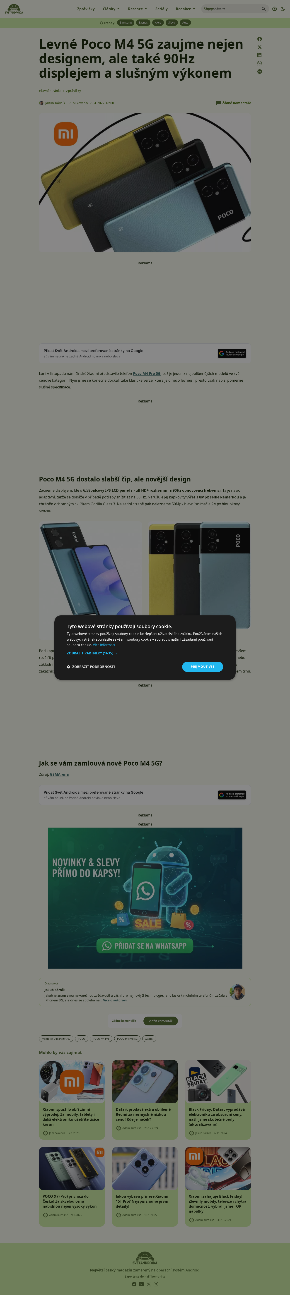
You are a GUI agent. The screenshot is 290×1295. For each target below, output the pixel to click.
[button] (145, 653)
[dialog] (145, 647)
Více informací (104, 645)
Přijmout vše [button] (203, 666)
